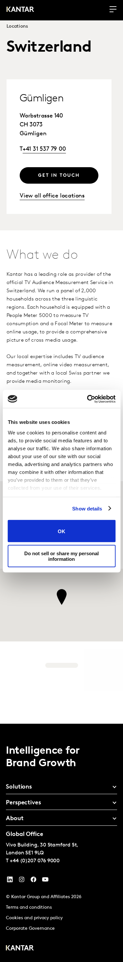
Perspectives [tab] (23, 803)
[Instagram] (22, 881)
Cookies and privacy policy (34, 918)
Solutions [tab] (19, 787)
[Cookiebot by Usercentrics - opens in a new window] (87, 399)
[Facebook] (33, 881)
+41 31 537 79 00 (44, 149)
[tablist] (61, 843)
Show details (87, 508)
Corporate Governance (30, 928)
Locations (17, 26)
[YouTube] (10, 881)
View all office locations (52, 196)
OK (61, 531)
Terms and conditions (29, 907)
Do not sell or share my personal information (61, 555)
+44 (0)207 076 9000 (35, 861)
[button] (61, 597)
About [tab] (15, 819)
